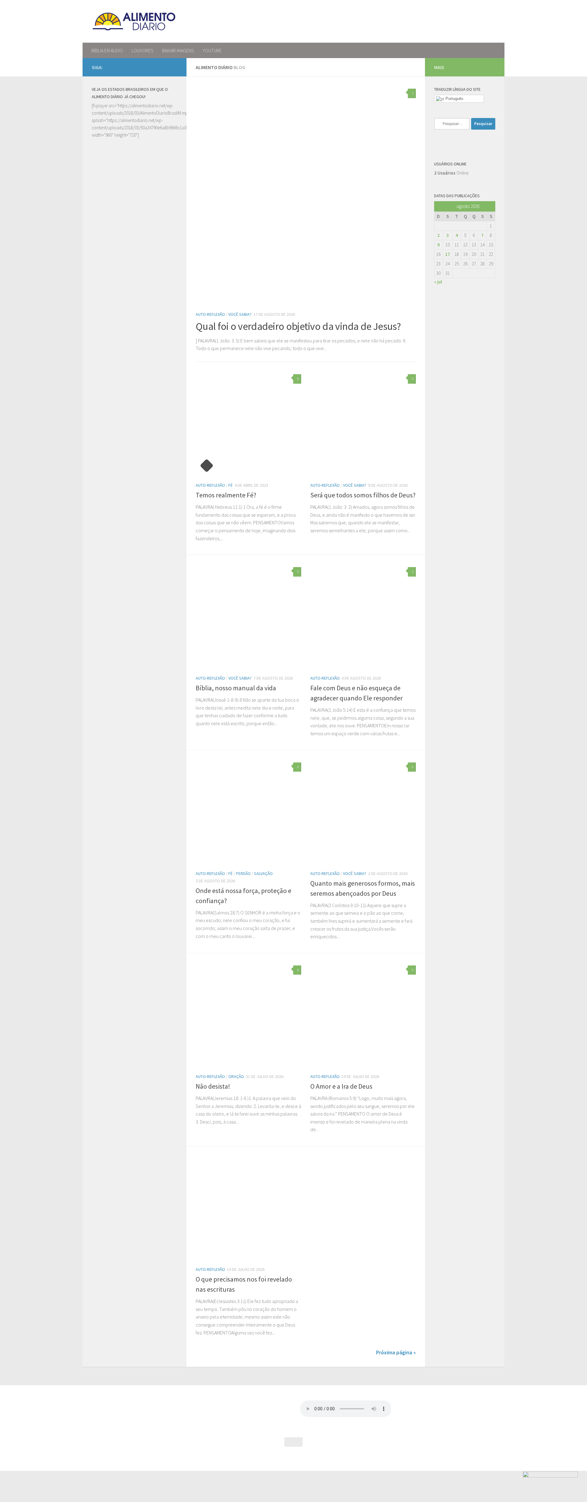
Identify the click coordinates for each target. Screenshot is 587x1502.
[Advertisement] (134, 370)
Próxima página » (396, 1352)
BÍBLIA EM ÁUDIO (107, 50)
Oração (236, 1076)
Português (453, 98)
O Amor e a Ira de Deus (341, 1086)
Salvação (263, 873)
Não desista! (213, 1086)
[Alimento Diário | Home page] (134, 21)
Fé (230, 485)
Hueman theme (157, 1458)
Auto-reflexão (210, 314)
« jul (438, 282)
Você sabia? (240, 314)
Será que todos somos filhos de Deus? (362, 495)
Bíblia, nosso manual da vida (236, 688)
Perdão (243, 873)
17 (447, 254)
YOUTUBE (212, 50)
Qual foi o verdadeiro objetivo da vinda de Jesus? (298, 326)
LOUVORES (142, 50)
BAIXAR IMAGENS (178, 50)
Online (451, 173)
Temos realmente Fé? (226, 495)
